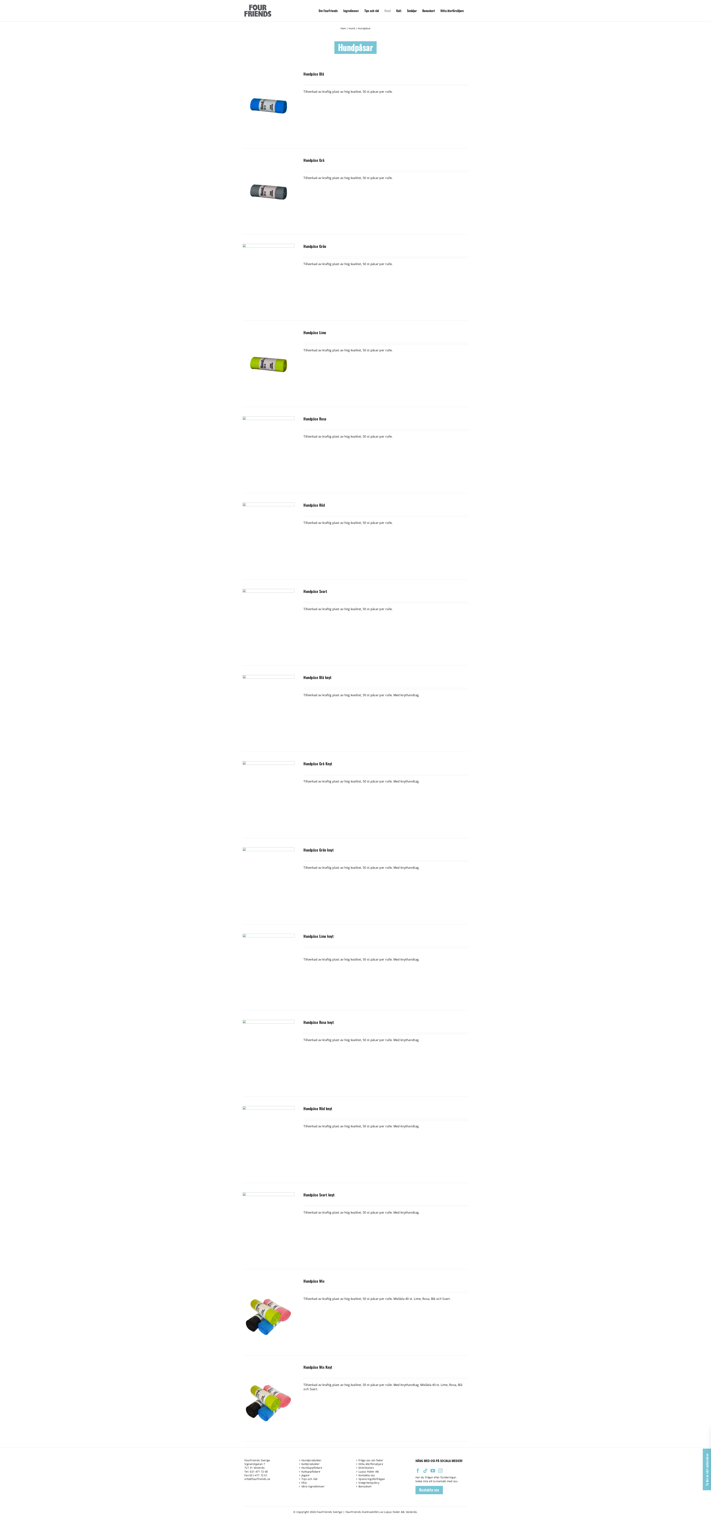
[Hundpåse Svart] (269, 591)
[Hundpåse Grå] (269, 160)
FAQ (304, 1482)
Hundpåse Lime (314, 332)
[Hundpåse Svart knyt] (269, 1194)
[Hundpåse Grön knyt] (269, 849)
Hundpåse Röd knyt (317, 1108)
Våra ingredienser (313, 1486)
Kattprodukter (310, 1464)
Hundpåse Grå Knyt (317, 763)
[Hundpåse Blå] (269, 73)
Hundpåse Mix (313, 1281)
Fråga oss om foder (370, 1460)
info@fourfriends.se (257, 1479)
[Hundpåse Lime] (269, 332)
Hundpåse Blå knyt (317, 677)
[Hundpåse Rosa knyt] (269, 1022)
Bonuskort (365, 1486)
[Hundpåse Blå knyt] (269, 677)
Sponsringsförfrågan (371, 1479)
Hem (343, 28)
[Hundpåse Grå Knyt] (269, 763)
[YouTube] (432, 1470)
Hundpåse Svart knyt (319, 1194)
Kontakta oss (366, 1475)
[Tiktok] (425, 1470)
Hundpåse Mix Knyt (317, 1367)
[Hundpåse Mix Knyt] (269, 1367)
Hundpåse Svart (315, 591)
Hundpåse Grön (314, 246)
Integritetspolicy (368, 1482)
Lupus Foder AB (368, 1471)
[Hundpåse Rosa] (269, 418)
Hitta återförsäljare (370, 1464)
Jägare (305, 1475)
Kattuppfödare (310, 1471)
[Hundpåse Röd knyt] (269, 1108)
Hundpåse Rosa (314, 419)
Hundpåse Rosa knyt (318, 1022)
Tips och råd (309, 1479)
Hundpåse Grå (313, 160)
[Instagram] (440, 1470)
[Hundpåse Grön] (269, 246)
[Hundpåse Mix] (269, 1281)
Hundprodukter (311, 1460)
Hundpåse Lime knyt (318, 936)
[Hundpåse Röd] (269, 505)
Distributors (366, 1467)
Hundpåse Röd (314, 505)
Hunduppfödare (311, 1467)
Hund (352, 28)
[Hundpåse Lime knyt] (269, 936)
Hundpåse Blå (313, 74)
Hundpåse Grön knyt (318, 850)
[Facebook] (417, 1470)
